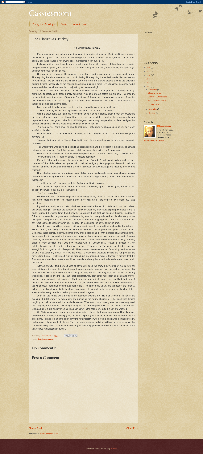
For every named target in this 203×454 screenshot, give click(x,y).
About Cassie (80, 24)
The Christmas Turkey (157, 101)
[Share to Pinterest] (76, 335)
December (153, 90)
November (153, 109)
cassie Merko (165, 126)
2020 (149, 68)
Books (63, 24)
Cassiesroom (50, 12)
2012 (149, 83)
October (152, 113)
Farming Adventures (46, 339)
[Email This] (65, 335)
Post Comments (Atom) (49, 434)
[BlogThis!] (68, 335)
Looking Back (153, 104)
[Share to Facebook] (73, 335)
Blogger (114, 449)
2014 (149, 75)
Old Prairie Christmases (157, 97)
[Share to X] (70, 335)
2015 (149, 71)
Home (84, 428)
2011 (149, 87)
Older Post (132, 428)
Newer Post (35, 428)
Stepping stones (154, 93)
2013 (149, 79)
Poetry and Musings (43, 24)
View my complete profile (154, 141)
